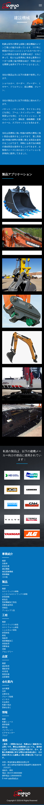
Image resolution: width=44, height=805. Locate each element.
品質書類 (5, 677)
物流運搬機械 (7, 572)
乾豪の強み (6, 705)
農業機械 (5, 574)
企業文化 (5, 694)
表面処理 (5, 643)
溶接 (4, 649)
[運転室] (22, 383)
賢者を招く (6, 707)
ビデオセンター (8, 733)
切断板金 (5, 646)
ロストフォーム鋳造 (10, 627)
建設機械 (5, 569)
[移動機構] (22, 420)
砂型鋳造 (5, 633)
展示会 (5, 727)
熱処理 (5, 638)
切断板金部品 (7, 605)
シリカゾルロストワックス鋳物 (14, 594)
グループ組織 (7, 697)
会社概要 (5, 688)
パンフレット (7, 730)
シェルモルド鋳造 (9, 630)
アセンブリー (7, 652)
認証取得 (5, 666)
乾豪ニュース (7, 722)
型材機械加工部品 (9, 602)
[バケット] (22, 202)
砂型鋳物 (5, 597)
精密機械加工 (7, 641)
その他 (5, 577)
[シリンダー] (22, 347)
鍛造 (4, 635)
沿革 (4, 691)
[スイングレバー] (22, 274)
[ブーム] (22, 238)
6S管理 (5, 671)
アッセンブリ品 (8, 610)
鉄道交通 (5, 566)
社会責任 (5, 702)
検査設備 (5, 674)
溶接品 (5, 608)
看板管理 (5, 669)
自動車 (5, 563)
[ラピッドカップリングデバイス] (22, 311)
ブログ (5, 735)
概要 (4, 561)
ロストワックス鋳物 (10, 591)
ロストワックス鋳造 (10, 625)
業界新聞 (5, 724)
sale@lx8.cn (13, 778)
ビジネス (5, 699)
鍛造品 (5, 599)
